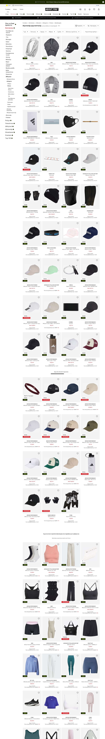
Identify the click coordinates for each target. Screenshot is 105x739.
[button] (80, 25)
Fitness (51, 23)
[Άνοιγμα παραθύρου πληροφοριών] (103, 2)
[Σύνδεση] (85, 9)
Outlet (9, 5)
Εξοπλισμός (58, 23)
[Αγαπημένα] (94, 9)
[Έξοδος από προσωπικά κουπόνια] (80, 9)
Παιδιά (21, 9)
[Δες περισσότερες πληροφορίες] (32, 70)
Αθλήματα (45, 23)
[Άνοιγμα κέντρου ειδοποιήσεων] (90, 9)
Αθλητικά (38, 23)
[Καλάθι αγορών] (99, 9)
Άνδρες (15, 9)
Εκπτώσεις (31, 23)
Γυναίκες (7, 9)
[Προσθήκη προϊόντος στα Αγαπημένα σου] (39, 38)
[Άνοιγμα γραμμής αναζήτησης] (98, 14)
